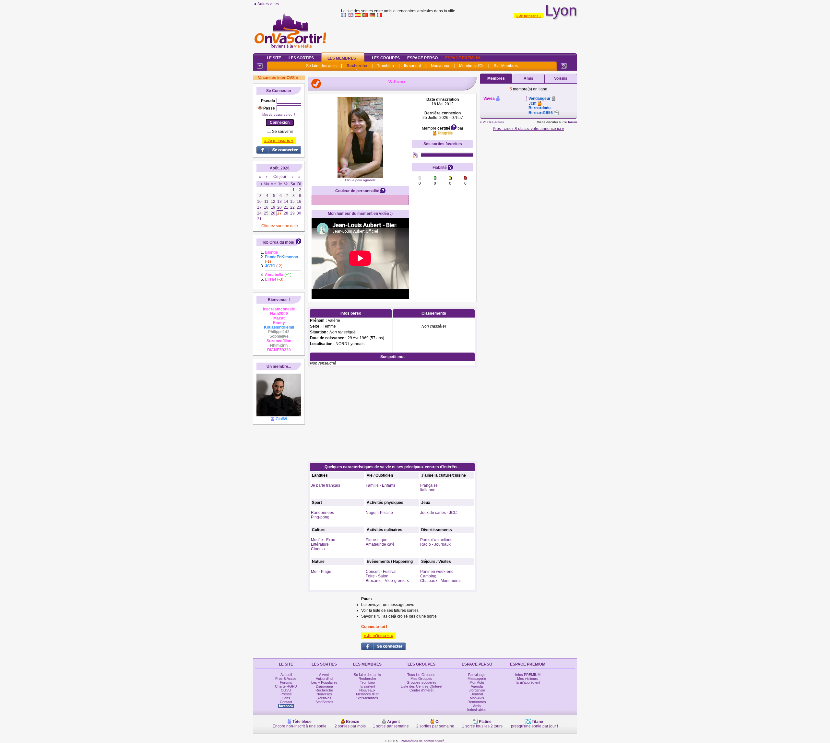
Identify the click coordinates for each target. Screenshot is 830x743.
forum (572, 122)
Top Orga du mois (278, 242)
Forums (286, 682)
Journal (477, 694)
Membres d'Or (471, 66)
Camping (428, 576)
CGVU (286, 690)
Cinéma (318, 549)
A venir (324, 675)
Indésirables (476, 710)
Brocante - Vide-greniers (387, 580)
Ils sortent (412, 66)
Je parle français (325, 485)
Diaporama (324, 686)
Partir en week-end (437, 571)
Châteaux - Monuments (440, 580)
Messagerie (477, 678)
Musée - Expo (323, 540)
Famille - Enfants (380, 485)
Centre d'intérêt (421, 690)
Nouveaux (440, 66)
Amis (528, 78)
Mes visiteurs (527, 678)
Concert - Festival (381, 571)
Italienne (427, 490)
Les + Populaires (324, 682)
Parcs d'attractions (436, 540)
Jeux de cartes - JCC (438, 512)
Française (429, 485)
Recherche (357, 66)
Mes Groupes (421, 678)
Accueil (286, 675)
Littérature (320, 544)
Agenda (477, 686)
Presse (286, 694)
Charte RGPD (286, 686)
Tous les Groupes (421, 675)
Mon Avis (477, 698)
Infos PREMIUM (527, 675)
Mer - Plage (321, 571)
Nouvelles (324, 694)
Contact (286, 702)
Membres (496, 78)
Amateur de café (380, 544)
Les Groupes (386, 58)
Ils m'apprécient (528, 682)
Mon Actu (476, 682)
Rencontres (477, 702)
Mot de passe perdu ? (278, 114)
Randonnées (322, 512)
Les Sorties (301, 58)
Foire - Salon (377, 576)
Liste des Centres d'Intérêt (421, 686)
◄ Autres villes (266, 4)
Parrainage (476, 675)
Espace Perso (422, 58)
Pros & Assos (286, 678)
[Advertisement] (459, 33)
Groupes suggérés (421, 682)
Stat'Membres (506, 66)
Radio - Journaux (435, 544)
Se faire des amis (321, 66)
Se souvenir (282, 131)
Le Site (274, 58)
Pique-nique (376, 540)
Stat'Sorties (324, 702)
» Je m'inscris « (528, 15)
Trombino (385, 66)
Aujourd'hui (324, 678)
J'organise (477, 690)
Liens (286, 698)
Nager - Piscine (379, 512)
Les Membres (341, 58)
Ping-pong (320, 517)
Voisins (560, 78)
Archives (324, 698)
